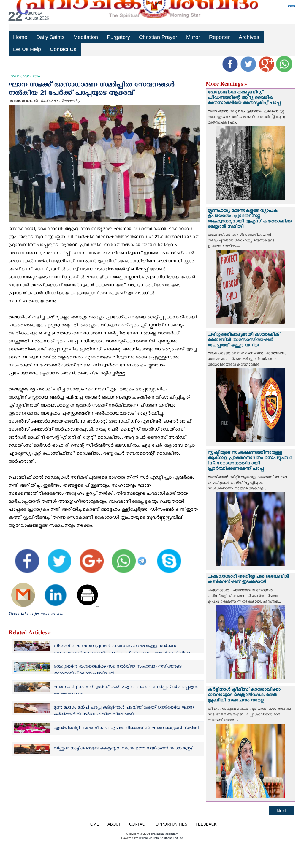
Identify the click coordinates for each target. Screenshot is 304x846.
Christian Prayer (158, 37)
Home (20, 37)
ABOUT (114, 824)
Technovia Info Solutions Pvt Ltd (160, 837)
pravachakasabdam (164, 833)
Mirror (193, 37)
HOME (93, 824)
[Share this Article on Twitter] (55, 556)
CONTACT (138, 824)
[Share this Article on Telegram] (143, 556)
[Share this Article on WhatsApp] (120, 556)
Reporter (219, 37)
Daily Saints (50, 37)
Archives (249, 37)
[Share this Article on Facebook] (23, 556)
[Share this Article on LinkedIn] (51, 591)
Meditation (85, 37)
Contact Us (63, 49)
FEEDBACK (206, 824)
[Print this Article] (84, 591)
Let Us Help (27, 49)
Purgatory (118, 37)
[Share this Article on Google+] (87, 556)
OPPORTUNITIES (171, 824)
